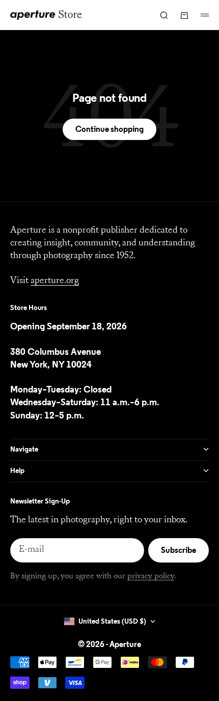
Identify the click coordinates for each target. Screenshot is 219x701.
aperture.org (55, 281)
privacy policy (150, 576)
